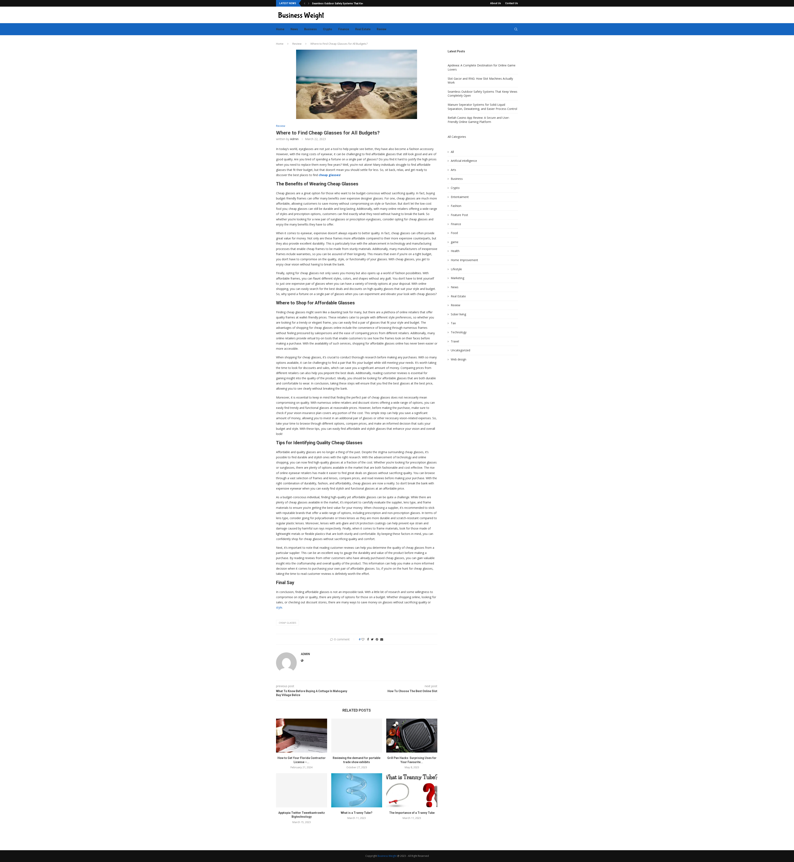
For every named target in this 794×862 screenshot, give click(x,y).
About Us (495, 3)
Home (280, 29)
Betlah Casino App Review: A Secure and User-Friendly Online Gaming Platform (479, 120)
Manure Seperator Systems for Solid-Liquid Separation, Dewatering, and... (355, 3)
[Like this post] (362, 639)
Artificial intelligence (464, 161)
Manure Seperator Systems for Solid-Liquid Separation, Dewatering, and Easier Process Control (482, 107)
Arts (453, 170)
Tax (453, 323)
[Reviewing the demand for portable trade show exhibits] (356, 736)
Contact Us (511, 3)
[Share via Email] (381, 639)
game (454, 242)
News (294, 29)
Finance (343, 29)
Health (455, 251)
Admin (294, 139)
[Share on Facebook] (368, 639)
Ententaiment (460, 197)
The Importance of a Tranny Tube (412, 812)
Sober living (458, 314)
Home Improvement (464, 260)
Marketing (457, 278)
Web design (458, 359)
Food (454, 233)
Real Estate (363, 29)
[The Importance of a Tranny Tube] (411, 790)
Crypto (327, 29)
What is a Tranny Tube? (356, 812)
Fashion (456, 206)
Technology (458, 332)
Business (310, 29)
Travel (455, 341)
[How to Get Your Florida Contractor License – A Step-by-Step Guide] (301, 736)
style (279, 607)
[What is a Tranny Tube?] (356, 790)
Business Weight (387, 856)
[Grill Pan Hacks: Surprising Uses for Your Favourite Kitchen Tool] (411, 736)
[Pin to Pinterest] (377, 639)
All (452, 152)
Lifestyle (456, 269)
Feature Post (459, 215)
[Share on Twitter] (372, 639)
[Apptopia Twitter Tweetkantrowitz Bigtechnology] (301, 790)
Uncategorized (460, 350)
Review (381, 29)
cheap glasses (287, 622)
